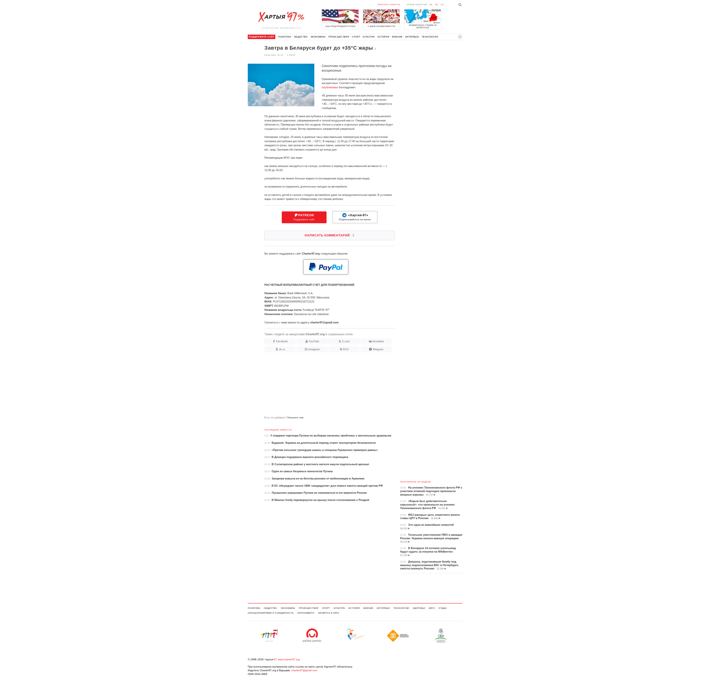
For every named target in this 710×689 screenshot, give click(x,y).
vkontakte (378, 341)
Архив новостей (417, 5)
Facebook (282, 341)
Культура (369, 37)
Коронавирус (306, 613)
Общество (301, 37)
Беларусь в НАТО (328, 613)
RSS (346, 349)
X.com (346, 341)
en (442, 5)
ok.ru (282, 349)
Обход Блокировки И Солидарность (271, 613)
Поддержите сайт (304, 217)
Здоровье (419, 608)
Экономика (318, 37)
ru (436, 5)
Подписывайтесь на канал (355, 217)
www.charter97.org (289, 659)
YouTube (314, 341)
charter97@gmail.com (304, 670)
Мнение (397, 37)
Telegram (377, 349)
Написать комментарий (329, 235)
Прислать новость (389, 5)
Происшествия (338, 37)
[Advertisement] (321, 386)
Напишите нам (295, 417)
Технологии (430, 37)
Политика (284, 37)
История (383, 37)
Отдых (443, 608)
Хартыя (281, 17)
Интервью (412, 37)
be (431, 5)
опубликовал (330, 87)
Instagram (314, 349)
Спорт (356, 37)
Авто (432, 608)
